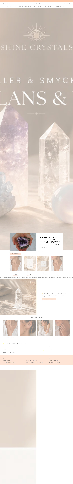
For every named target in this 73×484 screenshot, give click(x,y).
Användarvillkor (41, 247)
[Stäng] (61, 234)
